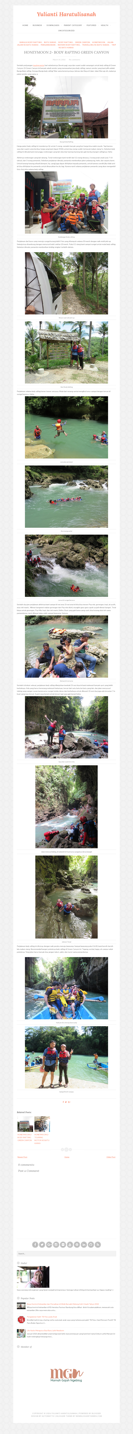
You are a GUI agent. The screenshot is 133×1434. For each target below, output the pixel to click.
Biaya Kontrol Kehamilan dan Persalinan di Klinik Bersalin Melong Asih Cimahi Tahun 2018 (63, 1304)
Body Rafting (65, 42)
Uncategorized (66, 31)
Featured (91, 25)
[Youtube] (70, 1245)
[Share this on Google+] (69, 1102)
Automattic (48, 1416)
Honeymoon (98, 42)
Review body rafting (69, 45)
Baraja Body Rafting (31, 42)
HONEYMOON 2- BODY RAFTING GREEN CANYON (66, 52)
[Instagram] (56, 1245)
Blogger (96, 1413)
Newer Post (22, 1157)
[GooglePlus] (49, 1245)
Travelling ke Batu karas (95, 45)
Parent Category (73, 25)
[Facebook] (35, 1245)
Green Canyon (82, 42)
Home (25, 25)
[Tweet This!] (65, 1102)
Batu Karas (50, 42)
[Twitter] (42, 1245)
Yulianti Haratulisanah (66, 14)
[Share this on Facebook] (63, 1102)
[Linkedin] (84, 1245)
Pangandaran (48, 45)
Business (37, 25)
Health (104, 25)
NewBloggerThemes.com (89, 1416)
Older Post (111, 1157)
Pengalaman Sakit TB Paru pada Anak (42, 1317)
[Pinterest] (77, 1245)
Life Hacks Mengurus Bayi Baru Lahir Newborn (45, 1330)
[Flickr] (63, 1245)
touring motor (38, 65)
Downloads (53, 25)
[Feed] (98, 1245)
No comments (74, 59)
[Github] (91, 1245)
